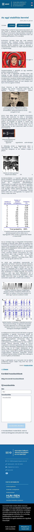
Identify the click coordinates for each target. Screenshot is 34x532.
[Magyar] (32, 5)
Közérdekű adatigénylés (12, 489)
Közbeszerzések (10, 492)
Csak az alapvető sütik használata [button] (10, 528)
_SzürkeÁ (11, 25)
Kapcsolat (10, 470)
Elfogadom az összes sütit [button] (25, 528)
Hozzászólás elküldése (16, 426)
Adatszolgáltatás (11, 486)
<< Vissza (4, 369)
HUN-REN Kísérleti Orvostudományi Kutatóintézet (19, 4)
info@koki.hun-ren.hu (13, 467)
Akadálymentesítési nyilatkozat (14, 500)
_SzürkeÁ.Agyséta (23, 25)
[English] (32, 3)
